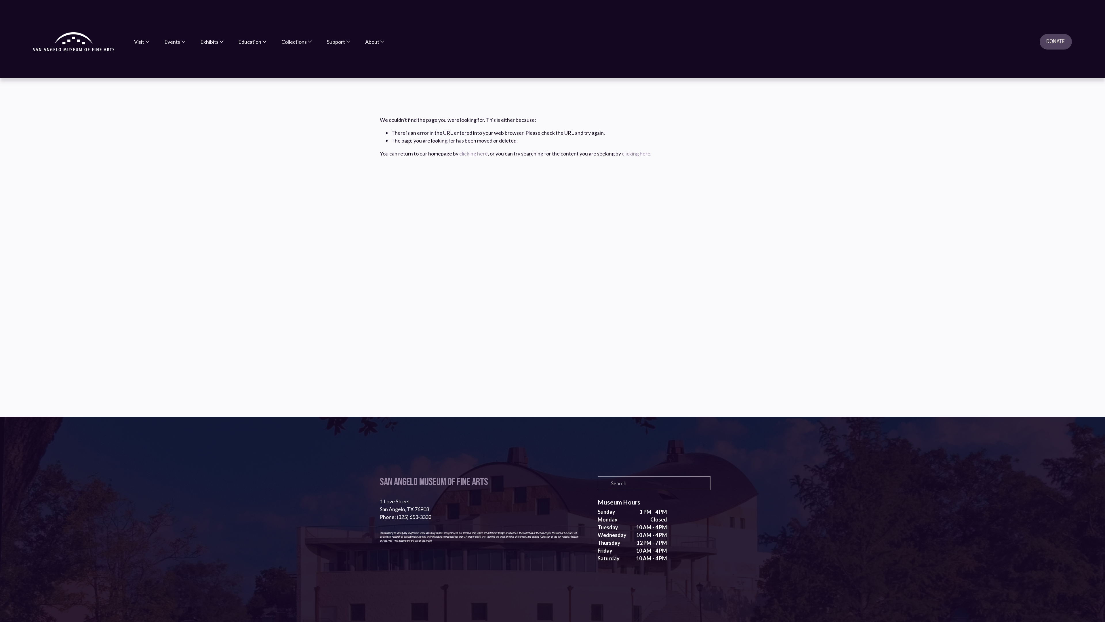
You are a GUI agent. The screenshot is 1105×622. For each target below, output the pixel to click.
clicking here (473, 153)
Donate (1055, 41)
